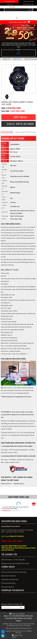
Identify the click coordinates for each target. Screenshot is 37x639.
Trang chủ (6, 59)
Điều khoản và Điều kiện (8, 576)
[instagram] (21, 598)
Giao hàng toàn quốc (28, 1)
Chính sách (8, 566)
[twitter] (15, 598)
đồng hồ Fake (6, 435)
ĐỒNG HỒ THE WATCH (17, 536)
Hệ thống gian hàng (10, 1)
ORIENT (18, 50)
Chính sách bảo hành (7, 587)
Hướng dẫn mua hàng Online (9, 579)
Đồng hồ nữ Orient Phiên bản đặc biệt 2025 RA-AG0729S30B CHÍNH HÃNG (15, 507)
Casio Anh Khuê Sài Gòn (9, 393)
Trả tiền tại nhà (9, 4)
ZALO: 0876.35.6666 (21, 7)
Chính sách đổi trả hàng (8, 583)
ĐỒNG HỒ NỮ (17, 59)
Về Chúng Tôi (9, 554)
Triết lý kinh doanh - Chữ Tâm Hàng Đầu (13, 560)
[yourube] (25, 598)
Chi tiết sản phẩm (6, 132)
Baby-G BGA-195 (24, 227)
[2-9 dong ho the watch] (18, 32)
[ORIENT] (18, 53)
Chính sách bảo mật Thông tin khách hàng (13, 572)
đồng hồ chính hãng (17, 432)
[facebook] (11, 598)
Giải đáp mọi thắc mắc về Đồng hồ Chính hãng (15, 563)
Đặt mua (20, 117)
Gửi (21, 607)
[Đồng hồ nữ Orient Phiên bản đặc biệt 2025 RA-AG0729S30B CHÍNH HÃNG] (18, 504)
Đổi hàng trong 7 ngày (28, 4)
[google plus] (18, 598)
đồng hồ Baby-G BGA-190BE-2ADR (14, 387)
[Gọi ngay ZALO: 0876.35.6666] (3, 636)
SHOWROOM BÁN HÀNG (14, 521)
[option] (18, 79)
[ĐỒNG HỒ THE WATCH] (2, 9)
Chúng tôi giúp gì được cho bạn (25, 132)
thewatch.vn (8, 483)
